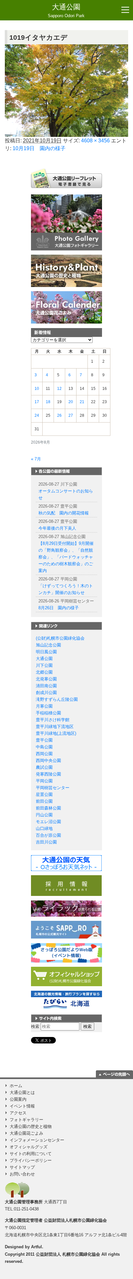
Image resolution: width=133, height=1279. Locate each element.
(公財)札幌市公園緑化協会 (60, 638)
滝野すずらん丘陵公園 (57, 699)
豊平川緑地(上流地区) (56, 733)
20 (70, 402)
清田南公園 (46, 685)
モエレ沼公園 (48, 821)
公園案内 (18, 1099)
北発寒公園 (46, 679)
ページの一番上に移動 (114, 1073)
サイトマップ (22, 1167)
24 (37, 415)
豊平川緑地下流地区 (55, 726)
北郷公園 (44, 672)
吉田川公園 (46, 842)
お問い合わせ (22, 1174)
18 (48, 402)
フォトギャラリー (26, 1119)
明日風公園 (46, 651)
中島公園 (44, 746)
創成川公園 (46, 692)
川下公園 (44, 665)
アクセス (18, 1112)
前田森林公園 (48, 808)
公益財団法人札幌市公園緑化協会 (75, 1220)
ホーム (16, 1085)
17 (37, 402)
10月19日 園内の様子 (39, 148)
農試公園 (44, 767)
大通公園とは (22, 1092)
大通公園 (66, 10)
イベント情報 (22, 1106)
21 (82, 402)
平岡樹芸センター (52, 787)
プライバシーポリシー (31, 1160)
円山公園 (44, 814)
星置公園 (44, 794)
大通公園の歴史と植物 (31, 1126)
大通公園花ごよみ (26, 1133)
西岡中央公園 (48, 760)
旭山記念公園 (48, 645)
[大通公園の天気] (66, 862)
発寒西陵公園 (48, 774)
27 (70, 415)
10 (37, 388)
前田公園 (44, 801)
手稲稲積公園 (48, 713)
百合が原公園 (48, 835)
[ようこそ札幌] (66, 929)
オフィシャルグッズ (28, 1146)
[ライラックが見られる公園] (66, 908)
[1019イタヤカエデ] (66, 90)
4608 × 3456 (95, 140)
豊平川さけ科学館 (52, 719)
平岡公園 (44, 780)
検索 (35, 1026)
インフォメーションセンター (37, 1140)
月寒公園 (44, 706)
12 (59, 388)
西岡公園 (44, 753)
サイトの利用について (31, 1153)
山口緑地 (44, 828)
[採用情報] (66, 885)
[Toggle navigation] (125, 10)
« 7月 (36, 459)
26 (59, 415)
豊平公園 (44, 740)
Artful (36, 1246)
